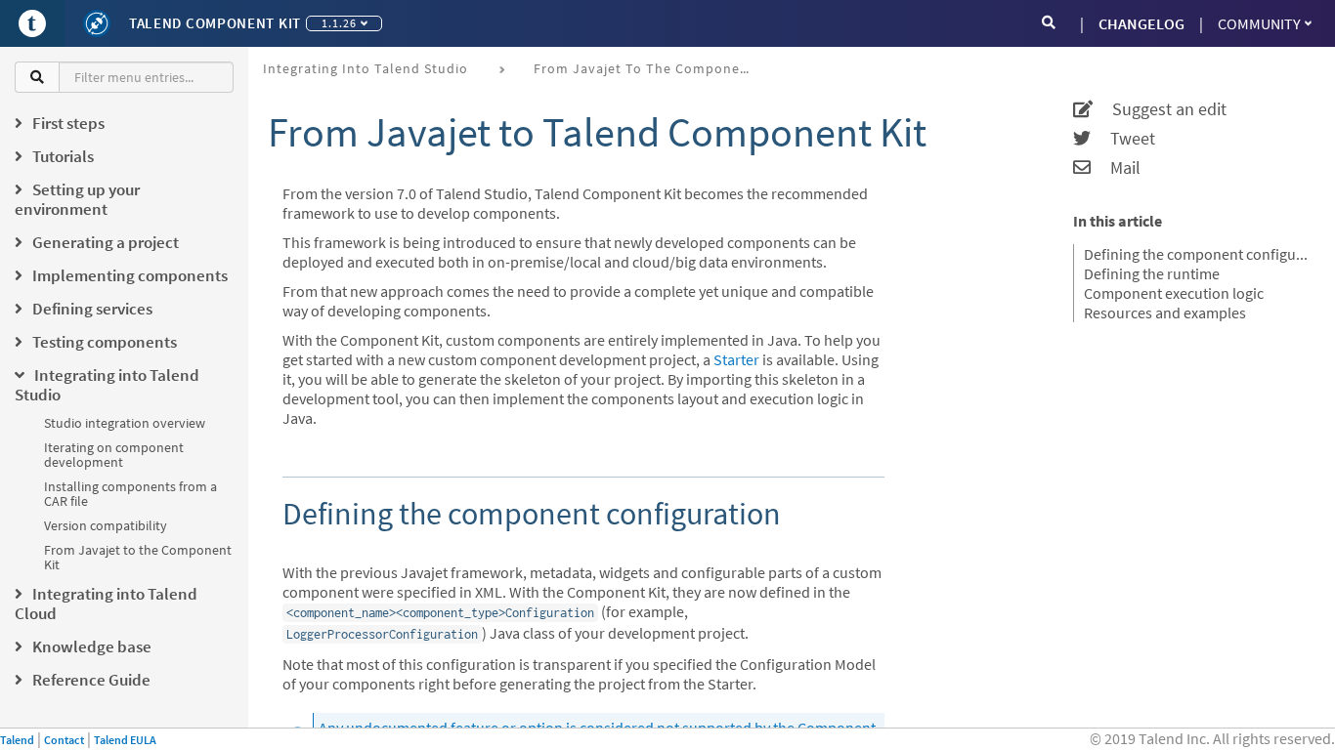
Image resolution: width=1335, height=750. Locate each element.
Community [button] (1259, 23)
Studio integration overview (124, 423)
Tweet (1123, 138)
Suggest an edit (1160, 109)
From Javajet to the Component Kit (138, 557)
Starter (736, 359)
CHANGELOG (1141, 23)
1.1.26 (339, 23)
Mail (1116, 168)
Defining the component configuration (1197, 254)
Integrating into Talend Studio (365, 68)
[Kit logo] (97, 23)
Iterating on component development (114, 454)
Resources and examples (1165, 312)
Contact (64, 739)
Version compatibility (105, 525)
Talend (17, 739)
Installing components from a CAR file (130, 494)
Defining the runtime (1152, 273)
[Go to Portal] (32, 23)
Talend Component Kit (215, 23)
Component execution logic (1174, 293)
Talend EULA (125, 739)
